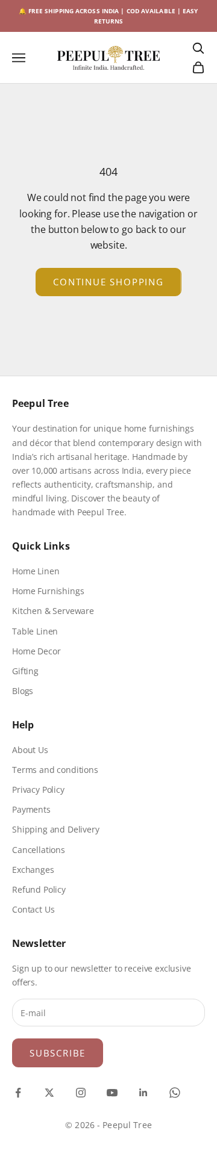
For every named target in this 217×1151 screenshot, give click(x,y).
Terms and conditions (55, 769)
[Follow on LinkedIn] (143, 1093)
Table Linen (35, 631)
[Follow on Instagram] (81, 1093)
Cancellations (38, 849)
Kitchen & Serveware (53, 610)
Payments (31, 809)
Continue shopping (108, 282)
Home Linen (35, 571)
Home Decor (36, 651)
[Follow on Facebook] (18, 1093)
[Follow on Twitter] (49, 1093)
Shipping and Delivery (55, 829)
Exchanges (33, 869)
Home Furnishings (48, 591)
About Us (30, 749)
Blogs (22, 690)
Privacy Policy (38, 789)
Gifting (25, 671)
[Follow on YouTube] (112, 1093)
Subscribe (58, 1053)
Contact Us (33, 909)
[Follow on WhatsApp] (175, 1093)
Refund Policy (39, 889)
